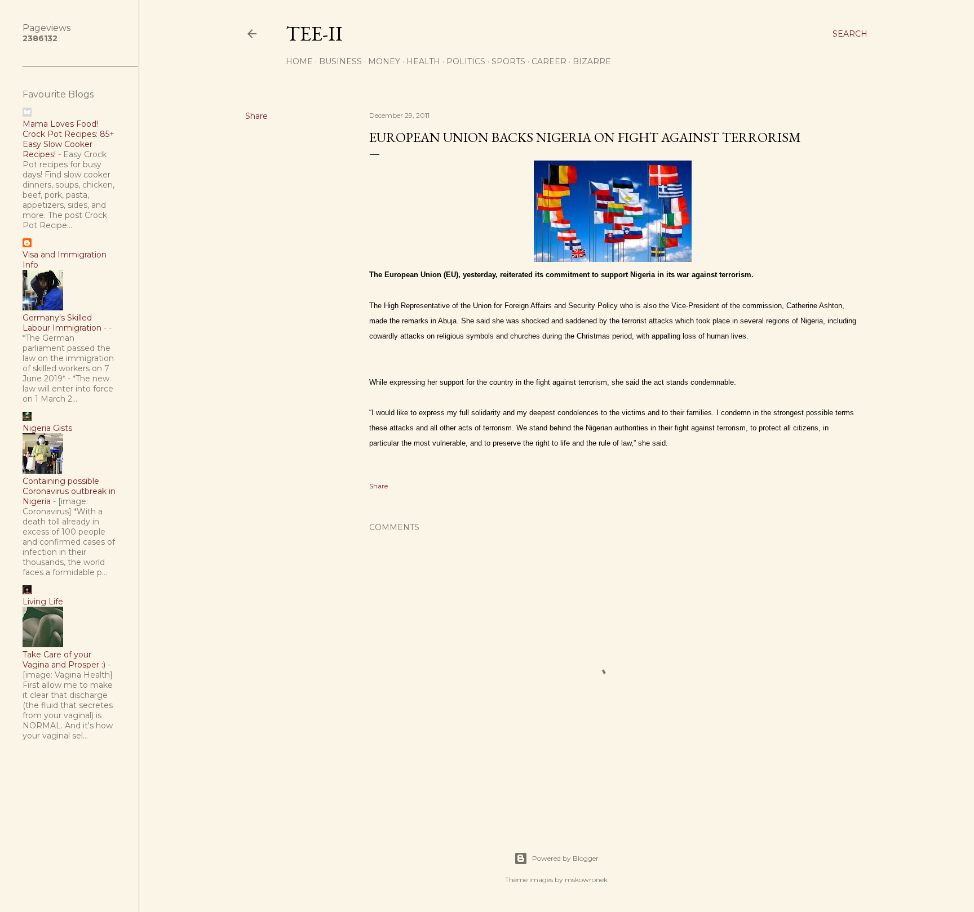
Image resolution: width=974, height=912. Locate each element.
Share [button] (256, 116)
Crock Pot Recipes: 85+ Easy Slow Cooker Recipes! (68, 144)
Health (423, 61)
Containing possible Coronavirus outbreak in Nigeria (69, 491)
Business (340, 61)
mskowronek (586, 879)
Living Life (43, 602)
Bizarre (592, 61)
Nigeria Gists (47, 428)
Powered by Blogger (565, 858)
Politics (465, 61)
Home (299, 61)
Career (549, 61)
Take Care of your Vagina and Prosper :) (64, 659)
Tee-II (314, 33)
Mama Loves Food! (60, 124)
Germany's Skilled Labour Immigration (62, 323)
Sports (508, 61)
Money (384, 61)
